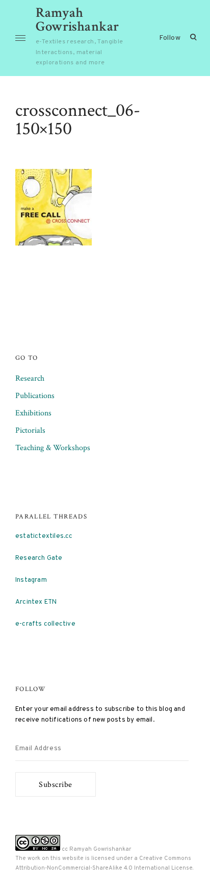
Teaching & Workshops (52, 447)
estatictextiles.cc (44, 536)
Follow (169, 38)
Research (29, 378)
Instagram (31, 580)
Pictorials (30, 430)
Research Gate (39, 558)
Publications (35, 395)
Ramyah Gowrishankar (77, 19)
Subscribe (55, 784)
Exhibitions (33, 413)
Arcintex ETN (36, 602)
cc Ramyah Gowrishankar (95, 849)
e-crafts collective (45, 624)
